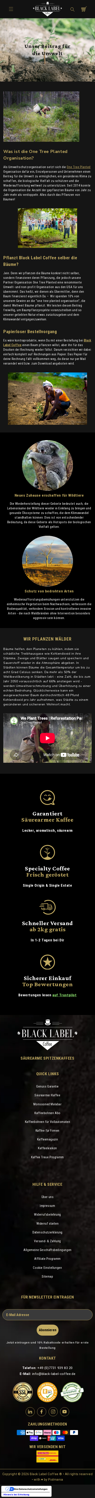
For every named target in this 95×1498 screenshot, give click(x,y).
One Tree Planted (79, 167)
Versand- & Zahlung (47, 1241)
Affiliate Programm (47, 1258)
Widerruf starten (47, 1223)
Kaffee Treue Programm (47, 1157)
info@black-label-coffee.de (54, 1374)
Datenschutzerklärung (47, 1232)
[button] (72, 9)
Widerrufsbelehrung (47, 1214)
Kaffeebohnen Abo (47, 1113)
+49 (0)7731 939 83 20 (55, 1368)
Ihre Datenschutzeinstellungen (31, 1489)
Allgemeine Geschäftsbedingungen (47, 1250)
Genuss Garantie (47, 1086)
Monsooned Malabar (47, 1104)
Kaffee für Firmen (47, 1130)
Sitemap (47, 1276)
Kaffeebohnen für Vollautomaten (47, 1122)
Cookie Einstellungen (47, 1267)
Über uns (48, 1197)
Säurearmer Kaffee (47, 1095)
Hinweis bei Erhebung (16, 1494)
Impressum (47, 1205)
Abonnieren (47, 1330)
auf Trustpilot (64, 995)
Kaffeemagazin (47, 1139)
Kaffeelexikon (47, 1148)
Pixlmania (55, 1479)
